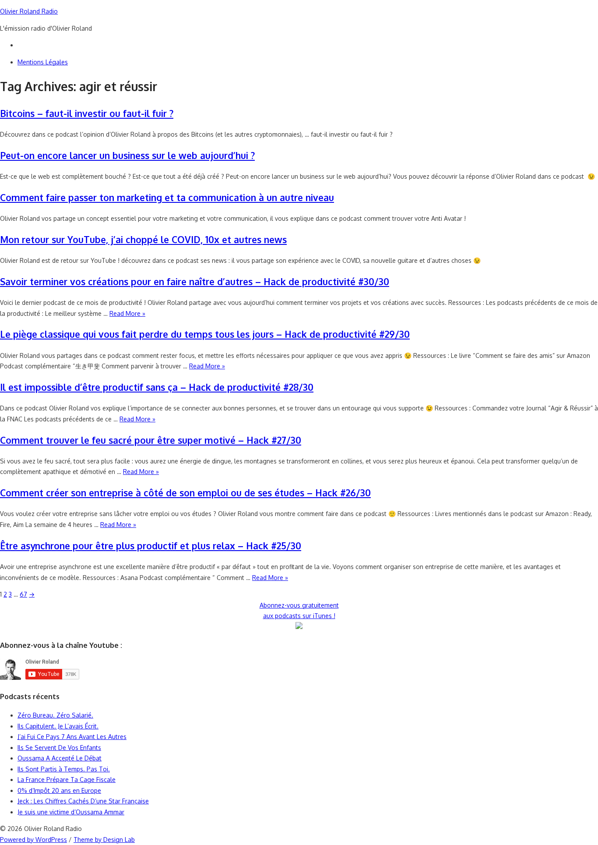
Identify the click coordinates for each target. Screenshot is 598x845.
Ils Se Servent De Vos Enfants (59, 747)
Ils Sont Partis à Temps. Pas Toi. (64, 769)
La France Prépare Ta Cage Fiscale (67, 779)
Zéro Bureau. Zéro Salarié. (55, 715)
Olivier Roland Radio (29, 11)
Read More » (127, 313)
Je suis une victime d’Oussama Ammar (71, 812)
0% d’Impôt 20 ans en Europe (59, 790)
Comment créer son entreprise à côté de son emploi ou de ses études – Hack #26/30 (185, 493)
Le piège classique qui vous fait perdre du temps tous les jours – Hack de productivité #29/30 (205, 334)
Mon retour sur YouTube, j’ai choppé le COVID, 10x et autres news (143, 239)
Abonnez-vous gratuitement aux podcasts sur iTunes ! (299, 610)
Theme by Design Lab (104, 839)
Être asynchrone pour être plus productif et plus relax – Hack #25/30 (150, 546)
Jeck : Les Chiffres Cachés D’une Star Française (83, 801)
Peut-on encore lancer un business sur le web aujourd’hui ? (127, 155)
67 (23, 594)
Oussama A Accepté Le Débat (60, 758)
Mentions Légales (43, 62)
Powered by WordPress (33, 839)
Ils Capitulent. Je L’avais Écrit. (58, 726)
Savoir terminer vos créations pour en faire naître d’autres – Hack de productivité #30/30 (194, 281)
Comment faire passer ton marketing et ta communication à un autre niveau (167, 197)
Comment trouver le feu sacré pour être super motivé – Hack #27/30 (150, 440)
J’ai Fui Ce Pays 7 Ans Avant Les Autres (72, 736)
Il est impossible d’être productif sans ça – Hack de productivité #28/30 (156, 387)
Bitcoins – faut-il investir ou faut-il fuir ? (86, 113)
